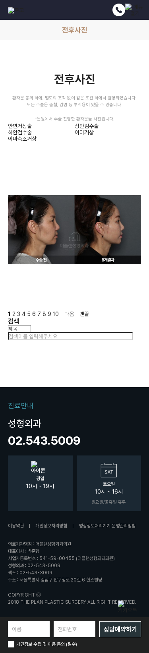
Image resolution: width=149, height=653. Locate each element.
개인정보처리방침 (51, 526)
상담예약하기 (120, 629)
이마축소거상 (22, 139)
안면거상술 (20, 126)
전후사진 (74, 30)
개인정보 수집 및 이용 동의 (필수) (46, 644)
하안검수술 (20, 132)
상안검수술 (87, 126)
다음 (69, 314)
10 (56, 314)
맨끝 (84, 314)
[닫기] (10, 344)
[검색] (136, 336)
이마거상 (84, 132)
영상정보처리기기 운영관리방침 (107, 526)
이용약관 (16, 526)
